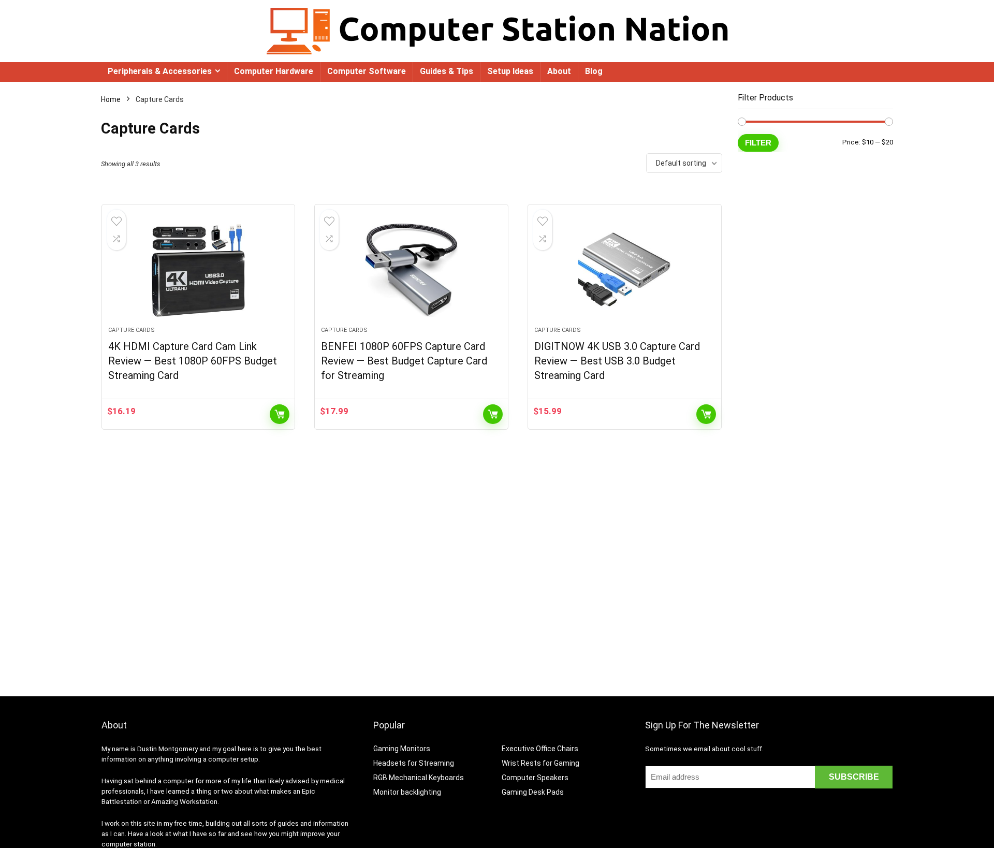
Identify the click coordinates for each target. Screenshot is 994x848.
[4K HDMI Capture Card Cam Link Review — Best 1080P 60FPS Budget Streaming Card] (198, 270)
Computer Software (366, 71)
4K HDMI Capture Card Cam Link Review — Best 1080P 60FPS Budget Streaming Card (192, 361)
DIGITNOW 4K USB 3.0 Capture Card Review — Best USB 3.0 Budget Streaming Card (617, 361)
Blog (594, 71)
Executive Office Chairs (540, 748)
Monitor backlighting (407, 792)
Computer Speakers (535, 777)
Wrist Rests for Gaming (540, 763)
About (559, 71)
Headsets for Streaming (413, 763)
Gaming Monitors (401, 748)
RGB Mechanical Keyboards (418, 777)
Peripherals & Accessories (160, 71)
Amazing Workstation (184, 802)
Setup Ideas (510, 71)
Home (111, 99)
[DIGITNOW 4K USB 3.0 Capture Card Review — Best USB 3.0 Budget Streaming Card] (624, 270)
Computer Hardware (273, 71)
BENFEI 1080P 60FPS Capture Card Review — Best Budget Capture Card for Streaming (404, 361)
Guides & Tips (446, 71)
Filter (758, 142)
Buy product (279, 414)
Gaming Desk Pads (533, 792)
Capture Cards (131, 330)
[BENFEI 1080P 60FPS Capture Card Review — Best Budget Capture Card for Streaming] (411, 270)
